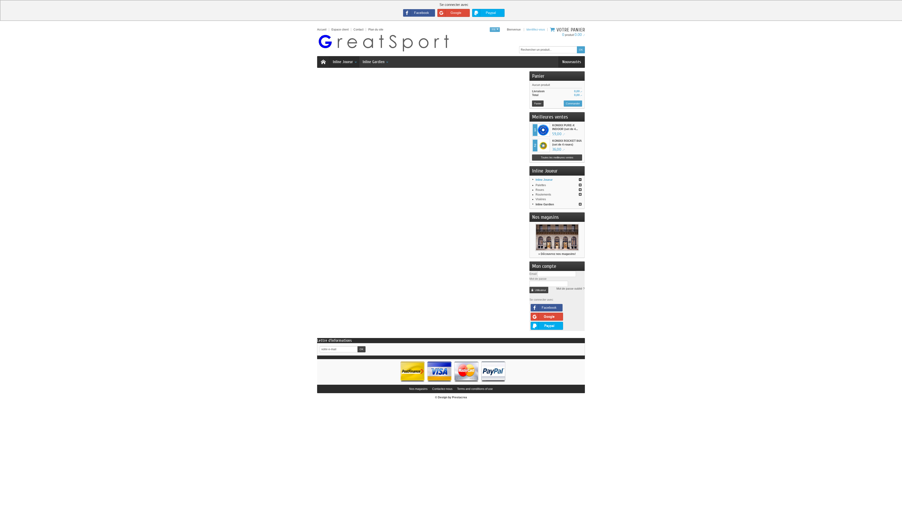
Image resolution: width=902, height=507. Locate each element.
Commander (573, 103)
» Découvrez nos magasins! (557, 254)
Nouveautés (571, 61)
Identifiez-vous (535, 29)
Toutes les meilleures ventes (557, 157)
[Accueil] (323, 62)
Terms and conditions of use (475, 389)
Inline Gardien (374, 61)
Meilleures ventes (550, 117)
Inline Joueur (343, 61)
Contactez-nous (442, 389)
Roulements (543, 194)
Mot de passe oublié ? (570, 288)
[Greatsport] (383, 42)
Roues (540, 190)
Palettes (541, 185)
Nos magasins (545, 217)
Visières (541, 199)
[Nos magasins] (557, 237)
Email (533, 274)
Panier (538, 76)
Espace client (340, 29)
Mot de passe (538, 278)
